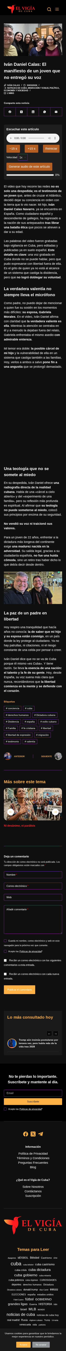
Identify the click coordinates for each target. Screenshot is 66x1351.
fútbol (29, 1299)
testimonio (12, 741)
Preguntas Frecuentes (33, 1162)
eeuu (54, 1289)
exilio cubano (48, 721)
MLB (32, 1309)
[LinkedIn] (33, 112)
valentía (30, 741)
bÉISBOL (23, 1257)
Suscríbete (33, 1101)
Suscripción (33, 1196)
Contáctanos (33, 1191)
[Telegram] (40, 1134)
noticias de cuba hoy (48, 1315)
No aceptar (41, 1344)
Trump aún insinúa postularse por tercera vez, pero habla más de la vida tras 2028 (38, 1043)
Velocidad (11, 157)
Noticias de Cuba (17, 88)
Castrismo (46, 1257)
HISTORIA (45, 1304)
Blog (33, 1167)
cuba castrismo (44, 1264)
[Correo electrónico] (56, 112)
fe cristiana (28, 728)
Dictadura (48, 1284)
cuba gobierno (25, 1275)
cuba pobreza (16, 1279)
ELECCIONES (19, 1294)
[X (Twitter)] (21, 112)
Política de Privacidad (33, 1153)
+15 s (31, 148)
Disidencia (12, 721)
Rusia (24, 1320)
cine (55, 1258)
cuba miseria (45, 1275)
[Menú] (57, 9)
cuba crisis (21, 1270)
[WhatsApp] (44, 112)
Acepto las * (25, 951)
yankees (42, 1325)
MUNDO (41, 1310)
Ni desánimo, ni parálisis (19, 825)
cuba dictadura (39, 1270)
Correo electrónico (17, 886)
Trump (47, 1320)
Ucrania (55, 1320)
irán (55, 1304)
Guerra (33, 1304)
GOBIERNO (43, 1299)
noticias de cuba (21, 1314)
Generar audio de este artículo (29, 166)
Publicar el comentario (19, 989)
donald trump (30, 1289)
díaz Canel (43, 1290)
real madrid (13, 1320)
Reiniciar (51, 148)
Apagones (12, 1258)
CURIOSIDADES (48, 1280)
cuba (28, 708)
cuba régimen (31, 1280)
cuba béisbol (28, 1265)
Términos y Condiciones (33, 1158)
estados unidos (45, 1294)
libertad (46, 728)
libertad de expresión (18, 735)
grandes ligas (18, 1304)
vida (34, 1324)
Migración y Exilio (38, 88)
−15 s (13, 148)
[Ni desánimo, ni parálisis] (33, 804)
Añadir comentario (17, 909)
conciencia (12, 708)
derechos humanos (17, 715)
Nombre (11, 874)
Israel (23, 1309)
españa (30, 721)
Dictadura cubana (44, 715)
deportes (16, 1284)
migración (42, 735)
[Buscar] (49, 9)
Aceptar (23, 1344)
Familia (11, 728)
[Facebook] (10, 112)
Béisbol (34, 1257)
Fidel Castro (19, 1300)
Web (9, 897)
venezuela (25, 1324)
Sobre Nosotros (33, 1186)
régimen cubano (35, 1320)
